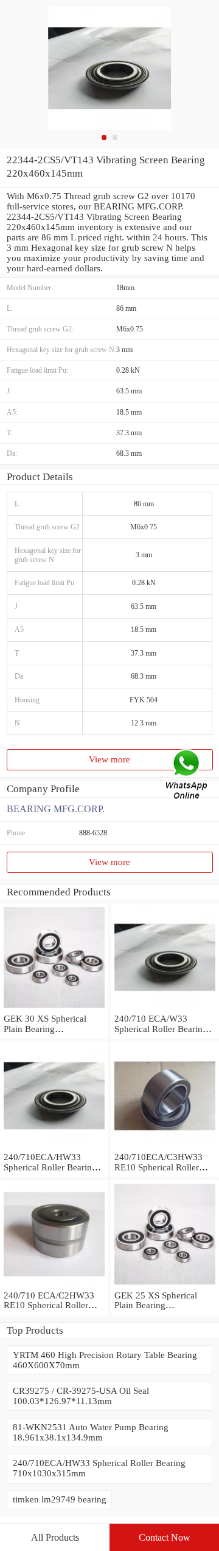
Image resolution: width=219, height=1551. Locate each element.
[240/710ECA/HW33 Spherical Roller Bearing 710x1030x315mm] (54, 1147)
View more (109, 759)
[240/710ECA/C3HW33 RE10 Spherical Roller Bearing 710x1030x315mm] (165, 1147)
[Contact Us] (187, 775)
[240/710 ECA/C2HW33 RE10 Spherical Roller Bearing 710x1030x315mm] (54, 1285)
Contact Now (164, 1537)
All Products (55, 1537)
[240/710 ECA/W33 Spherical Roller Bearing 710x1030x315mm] (165, 1008)
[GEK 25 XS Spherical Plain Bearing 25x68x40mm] (165, 1285)
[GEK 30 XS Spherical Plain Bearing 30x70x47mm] (54, 1008)
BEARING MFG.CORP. (56, 809)
